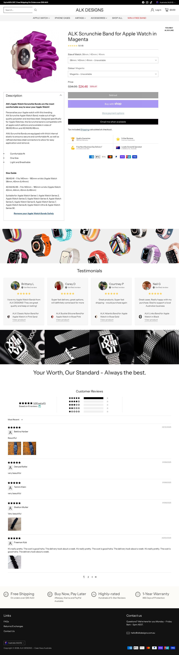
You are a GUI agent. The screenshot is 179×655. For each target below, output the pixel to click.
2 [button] (88, 577)
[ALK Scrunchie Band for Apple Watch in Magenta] (34, 57)
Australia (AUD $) (166, 2)
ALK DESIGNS (26, 648)
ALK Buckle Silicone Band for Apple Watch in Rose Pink (70, 315)
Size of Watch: (86, 54)
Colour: (76, 68)
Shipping (85, 129)
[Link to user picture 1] (14, 448)
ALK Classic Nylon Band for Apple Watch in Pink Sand (25, 315)
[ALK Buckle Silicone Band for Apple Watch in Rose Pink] (52, 316)
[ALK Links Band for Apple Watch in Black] (140, 317)
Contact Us (9, 631)
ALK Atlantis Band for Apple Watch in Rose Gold (113, 315)
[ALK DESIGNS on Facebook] (143, 3)
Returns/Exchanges (13, 626)
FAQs (6, 621)
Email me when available (113, 121)
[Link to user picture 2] (29, 448)
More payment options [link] (113, 113)
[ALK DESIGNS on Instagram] (147, 3)
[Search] (35, 10)
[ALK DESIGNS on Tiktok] (151, 3)
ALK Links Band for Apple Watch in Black (157, 315)
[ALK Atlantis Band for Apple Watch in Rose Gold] (96, 316)
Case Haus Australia (42, 648)
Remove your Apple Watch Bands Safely (34, 213)
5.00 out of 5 (39, 403)
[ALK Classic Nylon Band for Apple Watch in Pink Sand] (8, 316)
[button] (74, 398)
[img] (14, 427)
